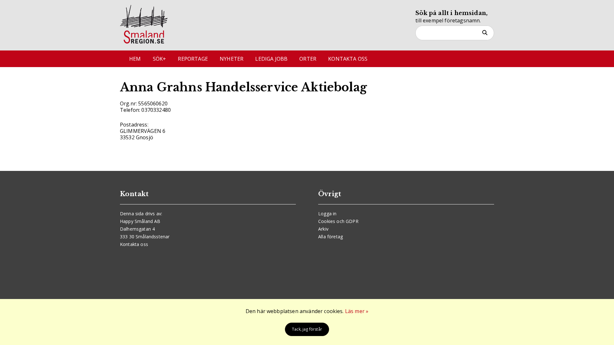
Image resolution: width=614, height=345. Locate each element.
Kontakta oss (347, 58)
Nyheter (231, 58)
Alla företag (330, 237)
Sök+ (159, 58)
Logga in (327, 214)
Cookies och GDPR (338, 221)
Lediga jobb (271, 58)
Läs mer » (356, 311)
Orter (307, 58)
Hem (135, 58)
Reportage (193, 58)
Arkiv (323, 229)
